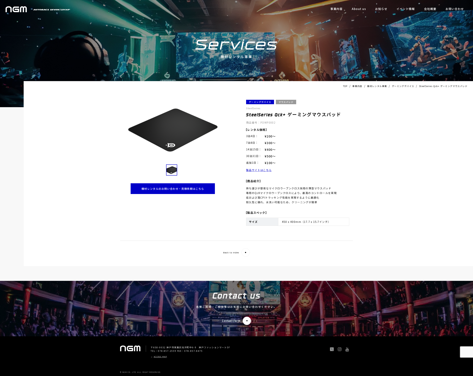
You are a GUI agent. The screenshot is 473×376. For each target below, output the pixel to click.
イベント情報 (406, 8)
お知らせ (381, 8)
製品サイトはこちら (259, 170)
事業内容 (336, 8)
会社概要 (430, 8)
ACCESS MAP (160, 357)
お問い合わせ (454, 8)
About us (359, 8)
